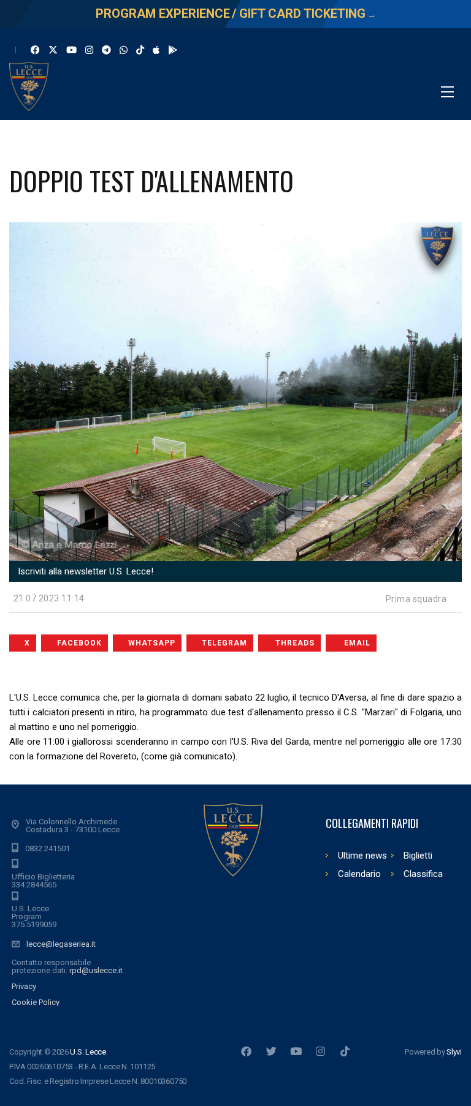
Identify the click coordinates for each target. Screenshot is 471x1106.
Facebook (79, 643)
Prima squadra (416, 599)
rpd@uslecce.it (96, 970)
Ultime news (362, 855)
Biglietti (418, 855)
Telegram (224, 643)
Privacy (24, 986)
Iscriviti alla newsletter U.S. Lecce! (84, 571)
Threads (295, 643)
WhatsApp (151, 643)
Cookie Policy (35, 1002)
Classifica (423, 873)
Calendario (359, 873)
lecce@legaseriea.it (61, 944)
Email (357, 643)
